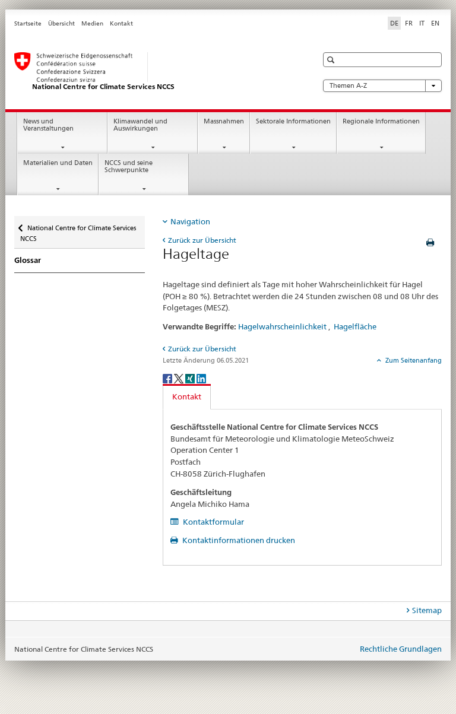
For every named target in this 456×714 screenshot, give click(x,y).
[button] (332, 59)
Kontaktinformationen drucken (237, 540)
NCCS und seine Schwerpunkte (128, 166)
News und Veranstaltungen (48, 125)
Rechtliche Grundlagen (401, 648)
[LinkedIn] (201, 378)
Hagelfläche (355, 326)
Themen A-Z (348, 86)
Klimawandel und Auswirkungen (140, 125)
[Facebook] (168, 378)
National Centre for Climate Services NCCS (78, 229)
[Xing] (191, 378)
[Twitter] (179, 378)
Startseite (28, 23)
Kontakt (121, 23)
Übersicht (61, 23)
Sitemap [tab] (427, 610)
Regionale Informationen (381, 121)
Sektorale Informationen (293, 121)
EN (435, 23)
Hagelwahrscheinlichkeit (282, 326)
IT (422, 23)
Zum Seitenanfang (413, 360)
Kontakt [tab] (186, 396)
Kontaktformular (212, 521)
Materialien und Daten (58, 163)
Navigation (190, 221)
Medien (92, 23)
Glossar (27, 260)
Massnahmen (224, 121)
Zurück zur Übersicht (202, 240)
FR (409, 23)
